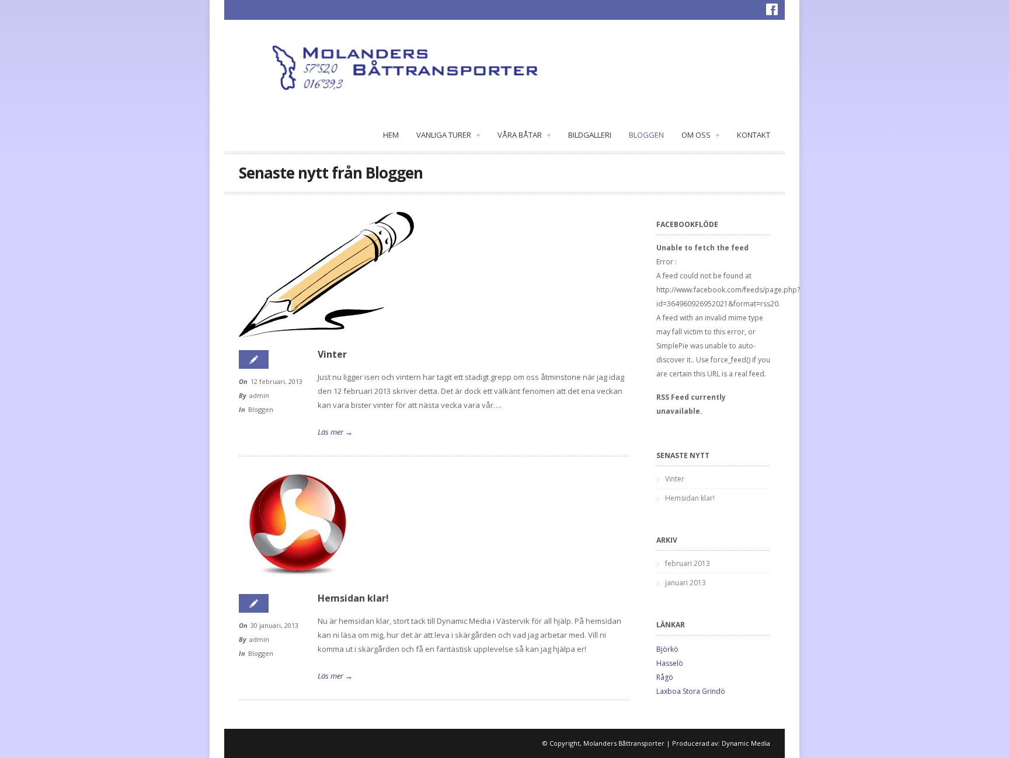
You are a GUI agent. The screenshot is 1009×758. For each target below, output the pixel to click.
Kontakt (753, 135)
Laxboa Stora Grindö (690, 691)
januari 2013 (685, 583)
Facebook (772, 9)
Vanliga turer (448, 135)
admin (259, 395)
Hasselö (669, 663)
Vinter (332, 354)
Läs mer (335, 432)
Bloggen (646, 135)
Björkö (667, 649)
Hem (391, 135)
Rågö (664, 677)
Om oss (700, 135)
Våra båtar (524, 135)
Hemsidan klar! (353, 598)
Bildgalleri (589, 135)
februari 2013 (687, 563)
